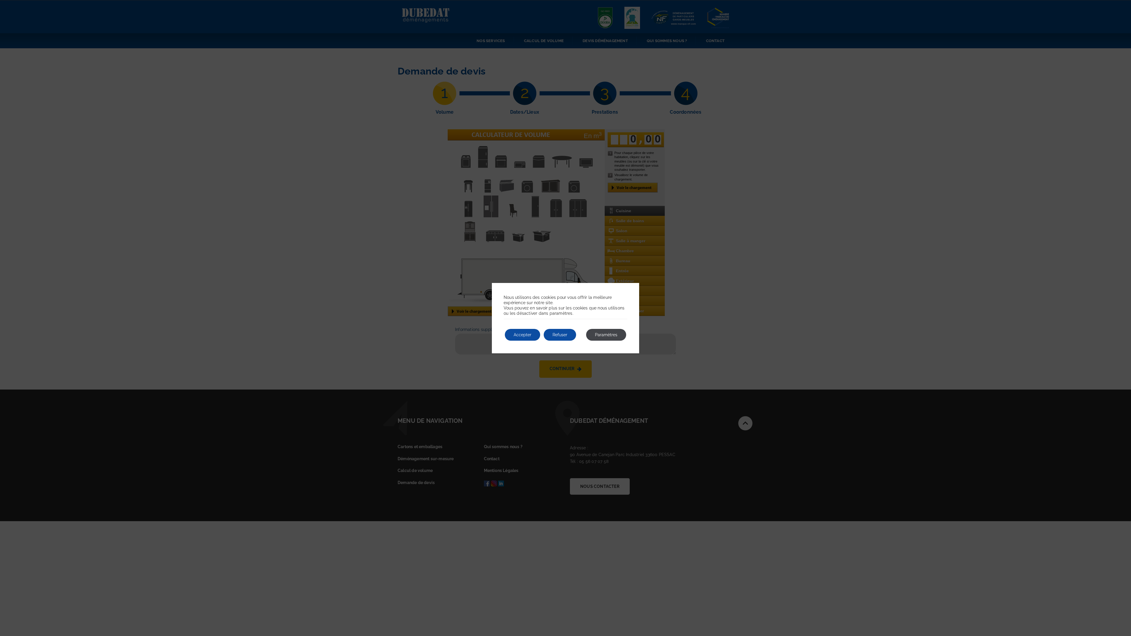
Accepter (522, 334)
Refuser (560, 334)
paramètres (561, 313)
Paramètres (606, 334)
